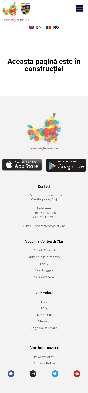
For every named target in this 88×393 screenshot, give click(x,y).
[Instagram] (33, 373)
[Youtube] (77, 373)
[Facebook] (11, 373)
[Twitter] (55, 373)
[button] (79, 8)
